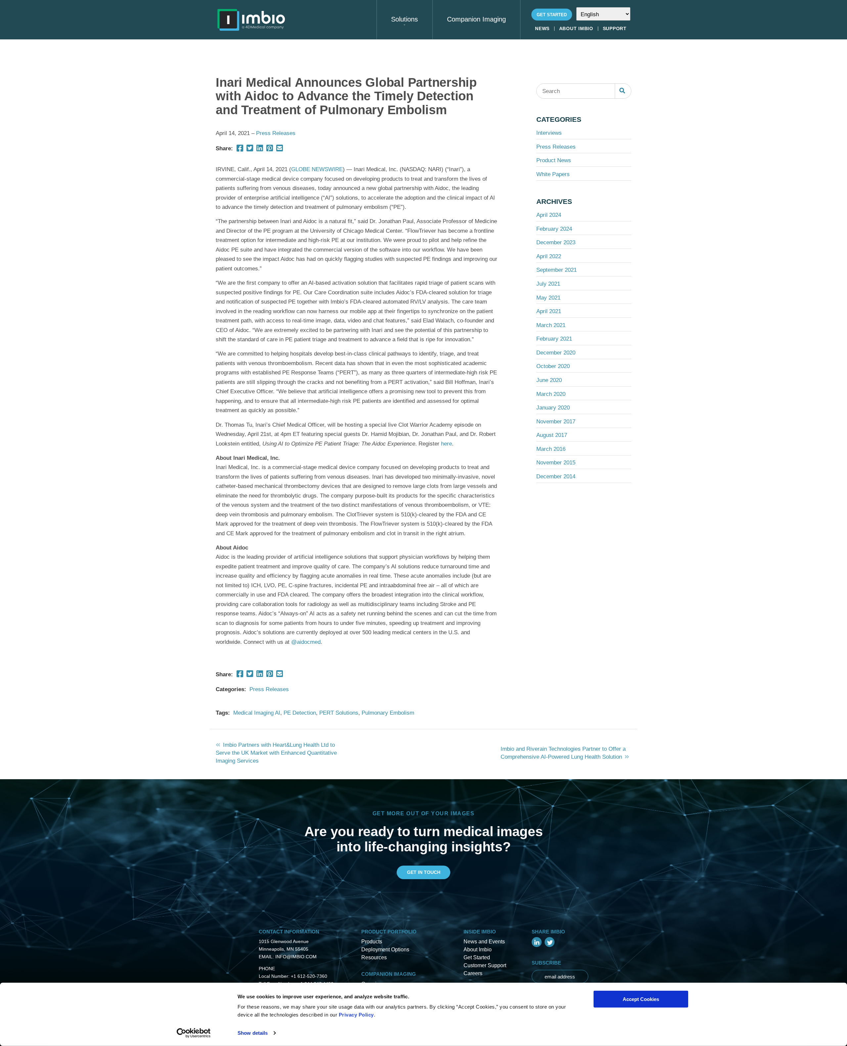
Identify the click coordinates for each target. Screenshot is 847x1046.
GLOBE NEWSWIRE (317, 169)
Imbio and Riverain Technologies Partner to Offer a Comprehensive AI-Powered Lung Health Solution (563, 752)
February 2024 (554, 228)
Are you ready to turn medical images (423, 831)
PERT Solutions (338, 712)
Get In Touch (423, 872)
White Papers (553, 174)
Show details (253, 1033)
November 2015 (555, 462)
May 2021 (548, 297)
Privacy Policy (356, 1015)
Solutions (404, 19)
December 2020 (555, 352)
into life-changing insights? (423, 846)
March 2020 (550, 394)
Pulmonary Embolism (388, 712)
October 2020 (553, 366)
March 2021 (550, 325)
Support (615, 28)
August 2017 (551, 435)
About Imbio (576, 28)
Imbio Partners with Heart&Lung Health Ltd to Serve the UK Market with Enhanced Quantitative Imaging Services (276, 752)
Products (371, 941)
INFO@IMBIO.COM (296, 956)
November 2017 (555, 421)
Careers (473, 973)
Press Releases (275, 133)
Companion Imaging (476, 19)
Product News (553, 160)
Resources (374, 957)
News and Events (484, 941)
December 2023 (555, 242)
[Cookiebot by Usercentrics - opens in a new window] (194, 1033)
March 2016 (550, 449)
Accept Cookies (641, 999)
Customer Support (485, 965)
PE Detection (300, 712)
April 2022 (548, 256)
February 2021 (554, 338)
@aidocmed (306, 642)
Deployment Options (385, 949)
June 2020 (549, 380)
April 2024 (548, 215)
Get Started (552, 14)
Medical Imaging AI (256, 712)
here (446, 443)
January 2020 (553, 407)
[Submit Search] (623, 91)
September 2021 (556, 269)
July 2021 (548, 283)
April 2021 (548, 311)
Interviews (549, 132)
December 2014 (555, 476)
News (542, 28)
